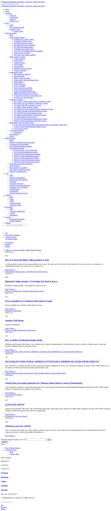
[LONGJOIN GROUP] (13, 395)
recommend (9, 242)
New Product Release (12, 235)
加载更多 (4, 442)
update (7, 246)
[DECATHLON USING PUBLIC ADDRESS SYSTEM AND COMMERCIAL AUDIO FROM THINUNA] (44, 352)
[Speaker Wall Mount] (13, 311)
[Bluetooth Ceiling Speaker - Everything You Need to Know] (26, 272)
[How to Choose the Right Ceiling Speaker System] (23, 250)
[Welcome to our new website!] (16, 416)
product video (12, 239)
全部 (11, 25)
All (6, 233)
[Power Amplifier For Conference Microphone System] (24, 291)
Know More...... (10, 270)
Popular (8, 244)
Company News (10, 237)
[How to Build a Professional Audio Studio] (20, 330)
